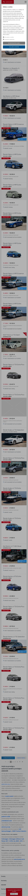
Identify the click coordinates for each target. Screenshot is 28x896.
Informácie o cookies (9, 37)
